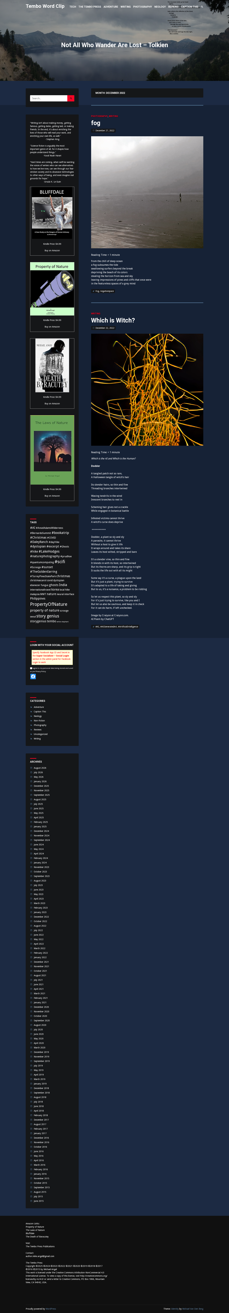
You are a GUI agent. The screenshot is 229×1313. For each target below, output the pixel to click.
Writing (113, 116)
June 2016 (39, 1151)
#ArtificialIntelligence (128, 626)
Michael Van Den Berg (192, 1309)
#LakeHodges (49, 551)
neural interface (65, 594)
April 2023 (39, 898)
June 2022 (39, 935)
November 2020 (41, 1011)
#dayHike (54, 542)
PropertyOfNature (48, 604)
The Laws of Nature (35, 1230)
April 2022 (39, 944)
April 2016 (39, 1160)
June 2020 (39, 1034)
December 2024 (41, 831)
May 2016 (38, 1156)
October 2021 (40, 971)
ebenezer (35, 585)
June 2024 (39, 844)
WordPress (51, 1309)
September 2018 (42, 1092)
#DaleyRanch (39, 542)
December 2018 (41, 1088)
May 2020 (38, 1038)
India (63, 585)
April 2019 (39, 1074)
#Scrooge (35, 567)
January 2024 (40, 862)
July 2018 (38, 1101)
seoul (33, 616)
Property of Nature (35, 1227)
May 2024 (38, 849)
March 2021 (39, 993)
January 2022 (40, 957)
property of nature (44, 610)
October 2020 (40, 1016)
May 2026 (38, 777)
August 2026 (40, 768)
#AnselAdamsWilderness (49, 527)
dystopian (58, 580)
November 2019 (41, 1056)
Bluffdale (30, 1233)
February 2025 (41, 822)
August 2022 (40, 926)
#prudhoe (66, 556)
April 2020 (39, 1043)
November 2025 (41, 790)
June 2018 (39, 1106)
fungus (44, 585)
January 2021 (40, 1002)
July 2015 (38, 1196)
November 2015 (41, 1178)
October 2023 (40, 871)
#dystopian (38, 546)
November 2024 (41, 835)
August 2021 (40, 975)
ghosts (53, 585)
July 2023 (38, 885)
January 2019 (40, 1083)
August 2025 (40, 799)
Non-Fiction (39, 720)
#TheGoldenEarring (43, 571)
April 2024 (39, 853)
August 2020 (40, 1025)
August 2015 (40, 1192)
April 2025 (39, 817)
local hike (65, 589)
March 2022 (39, 948)
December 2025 (41, 786)
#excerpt (52, 546)
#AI (97, 626)
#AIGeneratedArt (108, 626)
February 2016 (41, 1169)
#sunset (47, 567)
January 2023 (40, 912)
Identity (175, 1309)
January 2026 (40, 781)
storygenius (38, 621)
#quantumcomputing (42, 562)
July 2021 (38, 980)
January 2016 (40, 1174)
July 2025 (38, 804)
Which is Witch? (113, 320)
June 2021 (39, 984)
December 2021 (41, 962)
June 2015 (39, 1201)
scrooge (64, 610)
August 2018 (40, 1097)
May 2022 (38, 939)
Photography (99, 116)
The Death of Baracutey (37, 1236)
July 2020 (38, 1029)
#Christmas (38, 537)
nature (51, 594)
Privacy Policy (41, 672)
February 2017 (41, 1129)
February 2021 (41, 998)
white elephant (63, 622)
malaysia (35, 594)
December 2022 (41, 917)
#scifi (60, 561)
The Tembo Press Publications (40, 1246)
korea (55, 589)
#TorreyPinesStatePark (43, 576)
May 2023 (38, 894)
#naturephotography (45, 556)
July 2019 (38, 1065)
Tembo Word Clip (45, 6)
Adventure (39, 707)
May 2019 (38, 1070)
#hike (34, 551)
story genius (47, 616)
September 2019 (42, 1061)
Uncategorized (41, 734)
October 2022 (40, 921)
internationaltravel (40, 589)
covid (50, 580)
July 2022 (38, 930)
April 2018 (39, 1111)
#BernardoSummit (40, 533)
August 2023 (40, 880)
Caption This (40, 711)
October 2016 (40, 1147)
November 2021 (41, 966)
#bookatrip (60, 533)
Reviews (37, 729)
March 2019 (39, 1079)
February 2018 (41, 1115)
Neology (38, 716)
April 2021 (39, 989)
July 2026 (38, 772)
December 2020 (41, 1007)
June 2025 (39, 808)
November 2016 (41, 1142)
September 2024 (42, 840)
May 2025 (38, 813)
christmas (63, 576)
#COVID (51, 537)
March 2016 (39, 1165)
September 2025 (42, 795)
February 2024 (41, 858)
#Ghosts (64, 546)
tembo (51, 621)
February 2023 (41, 907)
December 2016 (41, 1138)
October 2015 (40, 1183)
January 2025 (40, 826)
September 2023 (42, 876)
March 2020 (39, 1047)
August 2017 (40, 1124)
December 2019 (41, 1052)
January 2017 (40, 1133)
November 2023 (41, 867)
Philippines (37, 598)
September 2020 (42, 1020)
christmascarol (38, 580)
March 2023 (39, 903)
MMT (43, 594)
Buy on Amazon (52, 250)
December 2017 (41, 1120)
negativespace (107, 291)
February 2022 (41, 953)
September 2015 (42, 1187)
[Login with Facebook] (33, 676)
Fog (97, 291)
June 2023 (39, 889)
